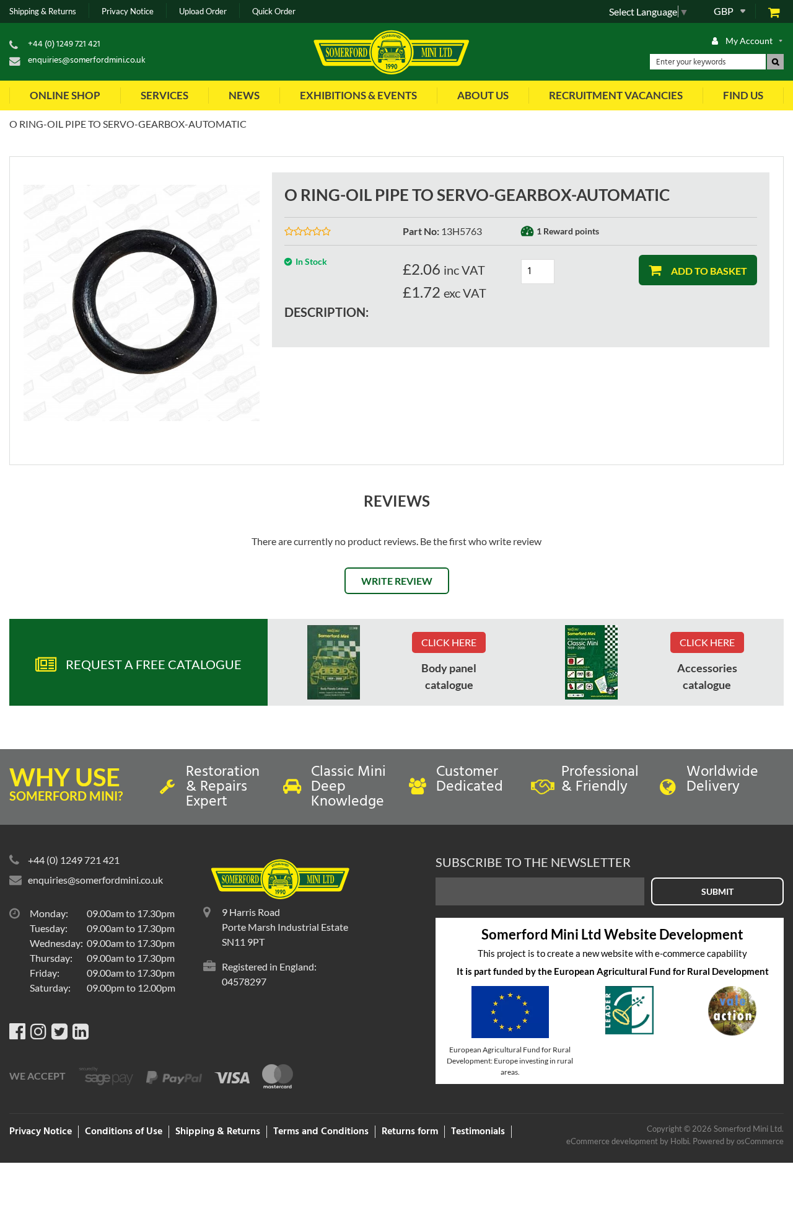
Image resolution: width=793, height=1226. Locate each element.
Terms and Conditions (321, 1132)
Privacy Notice (128, 11)
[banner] (333, 662)
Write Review (396, 581)
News (244, 95)
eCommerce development (612, 1141)
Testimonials (478, 1132)
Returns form (410, 1132)
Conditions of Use (123, 1132)
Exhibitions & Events (358, 95)
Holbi (679, 1141)
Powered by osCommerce (738, 1141)
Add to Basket (708, 271)
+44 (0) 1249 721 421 (64, 44)
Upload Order (203, 11)
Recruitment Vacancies (616, 95)
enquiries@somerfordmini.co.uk (87, 60)
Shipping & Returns (42, 11)
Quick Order (274, 11)
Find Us (743, 95)
